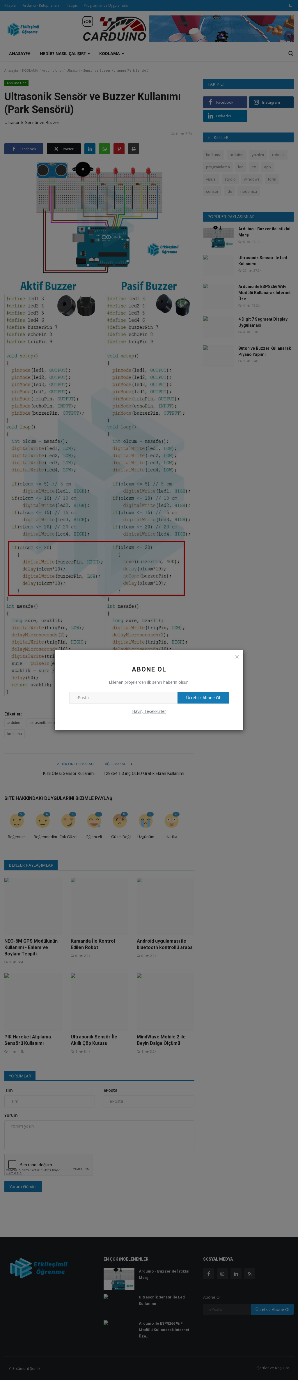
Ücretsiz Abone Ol (203, 697)
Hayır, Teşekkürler (149, 711)
